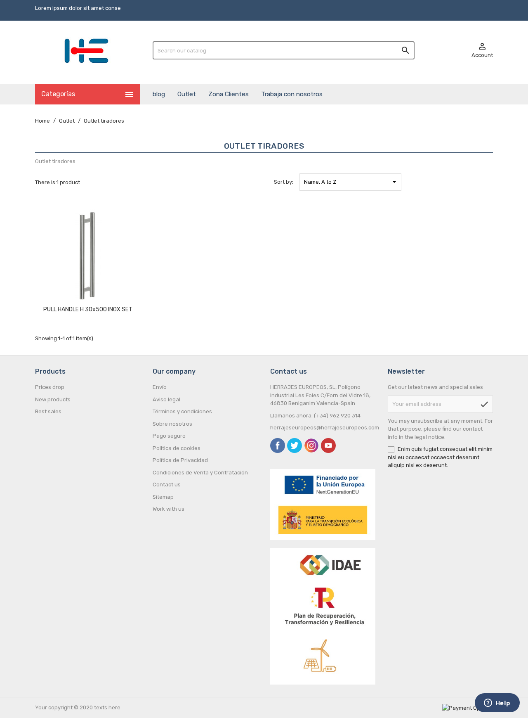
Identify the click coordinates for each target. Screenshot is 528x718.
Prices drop (49, 387)
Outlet (186, 94)
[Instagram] (311, 445)
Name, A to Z (351, 182)
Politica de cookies (176, 448)
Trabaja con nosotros (292, 94)
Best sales (48, 411)
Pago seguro (169, 436)
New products (53, 399)
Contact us (167, 484)
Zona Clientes (228, 94)
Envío (160, 387)
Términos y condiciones (182, 411)
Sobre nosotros (172, 424)
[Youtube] (328, 445)
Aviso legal (166, 399)
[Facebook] (277, 445)
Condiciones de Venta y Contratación (200, 472)
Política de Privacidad (180, 460)
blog (159, 94)
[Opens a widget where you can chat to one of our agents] (497, 703)
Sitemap (163, 497)
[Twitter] (294, 445)
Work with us (168, 509)
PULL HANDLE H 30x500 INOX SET (87, 309)
